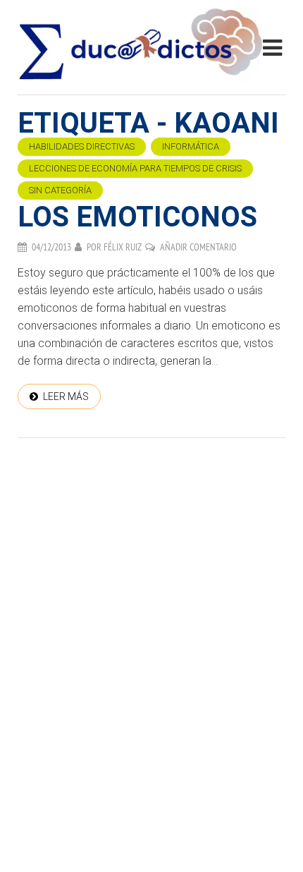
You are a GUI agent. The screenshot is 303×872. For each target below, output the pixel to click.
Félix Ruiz (123, 247)
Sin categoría (60, 190)
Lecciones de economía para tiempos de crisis (135, 168)
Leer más (66, 396)
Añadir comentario (198, 247)
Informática (190, 146)
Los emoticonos (137, 217)
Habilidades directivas (82, 146)
